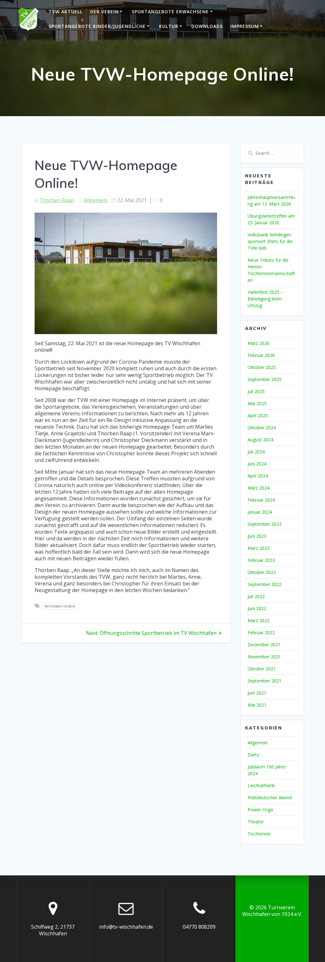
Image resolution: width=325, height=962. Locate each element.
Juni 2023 (257, 536)
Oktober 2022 (262, 572)
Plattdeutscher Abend (270, 797)
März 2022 (258, 620)
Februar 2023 (261, 560)
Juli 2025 (256, 391)
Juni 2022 (257, 608)
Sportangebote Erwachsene (170, 12)
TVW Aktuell (66, 12)
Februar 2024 (261, 500)
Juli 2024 (256, 452)
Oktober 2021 (262, 669)
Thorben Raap (56, 200)
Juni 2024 (257, 464)
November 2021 (264, 657)
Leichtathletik (261, 785)
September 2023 (265, 524)
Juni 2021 (257, 693)
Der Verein (104, 12)
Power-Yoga (260, 810)
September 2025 (265, 379)
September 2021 (265, 681)
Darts (253, 755)
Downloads (207, 26)
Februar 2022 (261, 632)
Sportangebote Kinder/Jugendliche (97, 26)
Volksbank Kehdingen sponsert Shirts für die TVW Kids (270, 241)
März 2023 (258, 548)
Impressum (244, 26)
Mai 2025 (257, 403)
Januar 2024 (260, 512)
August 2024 (260, 440)
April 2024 (258, 476)
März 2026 (258, 343)
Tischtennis (259, 834)
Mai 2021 (257, 705)
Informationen (59, 606)
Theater (256, 822)
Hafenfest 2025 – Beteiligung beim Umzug (265, 298)
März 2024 (258, 488)
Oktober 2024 (262, 428)
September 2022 (265, 584)
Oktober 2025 (262, 367)
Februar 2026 (261, 355)
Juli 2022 (256, 596)
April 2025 (258, 415)
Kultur (168, 26)
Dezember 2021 (264, 645)
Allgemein (95, 200)
